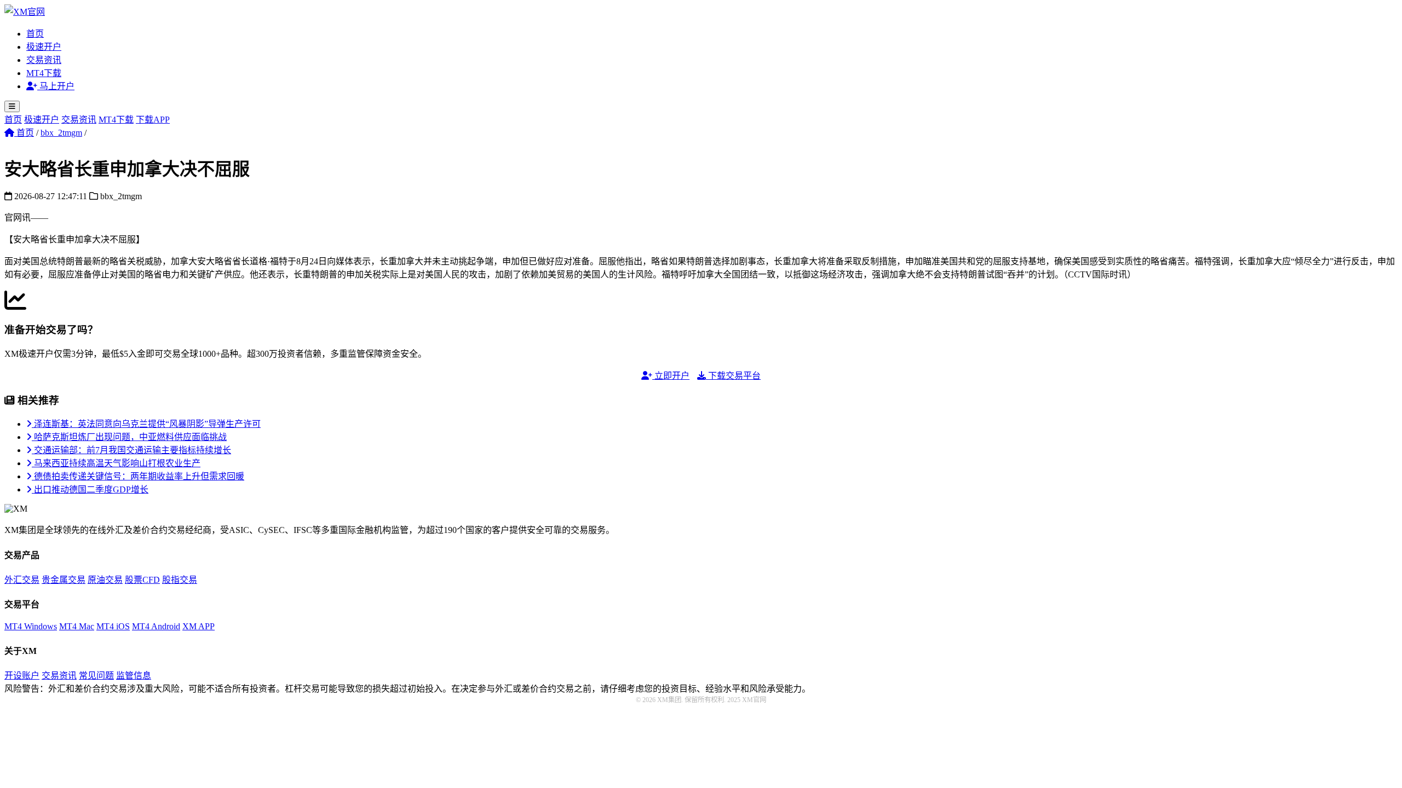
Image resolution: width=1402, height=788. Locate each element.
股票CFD (142, 579)
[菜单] (12, 106)
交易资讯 (43, 60)
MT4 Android (156, 626)
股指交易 (179, 579)
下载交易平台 (733, 375)
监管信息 (133, 675)
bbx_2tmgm (61, 132)
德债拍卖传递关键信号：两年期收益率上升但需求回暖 (138, 476)
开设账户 (21, 675)
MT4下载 (43, 73)
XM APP (198, 626)
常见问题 (96, 675)
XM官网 (753, 700)
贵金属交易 (63, 579)
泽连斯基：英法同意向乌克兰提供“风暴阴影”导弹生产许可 (146, 423)
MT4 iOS (113, 626)
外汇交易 (21, 579)
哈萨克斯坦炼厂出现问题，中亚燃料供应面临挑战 (129, 437)
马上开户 (55, 86)
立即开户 (670, 375)
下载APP (153, 119)
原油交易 (105, 579)
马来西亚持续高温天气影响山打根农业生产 (116, 463)
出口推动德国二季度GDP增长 (90, 489)
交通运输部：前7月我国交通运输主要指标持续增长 (131, 450)
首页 (35, 33)
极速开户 (43, 46)
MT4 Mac (76, 626)
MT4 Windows (30, 626)
